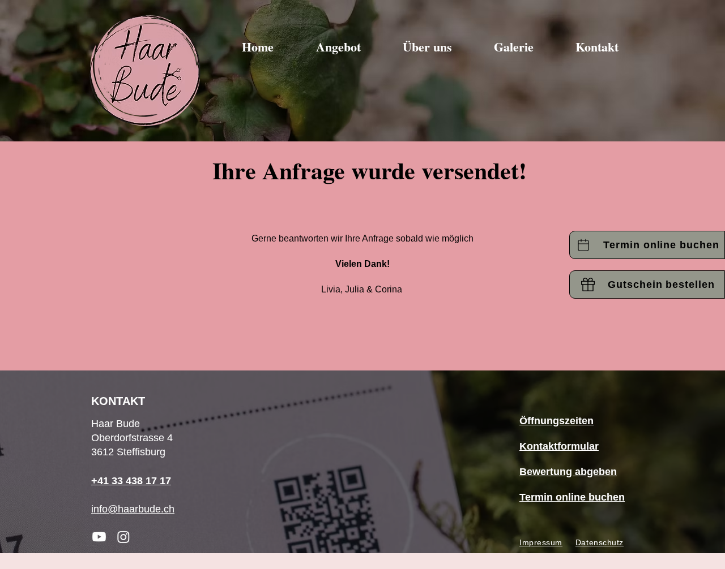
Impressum (540, 542)
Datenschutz (599, 542)
